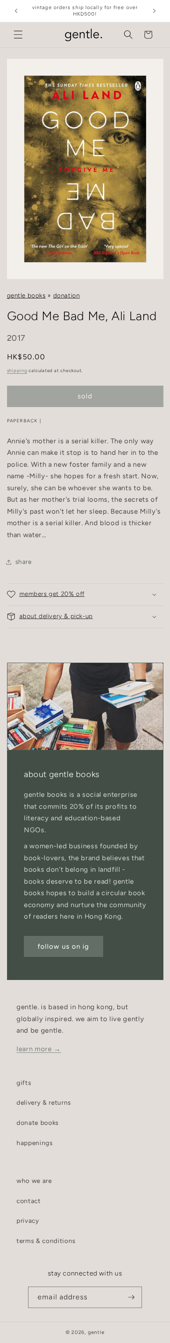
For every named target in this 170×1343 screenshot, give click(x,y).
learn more (39, 1049)
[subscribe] (131, 1297)
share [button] (23, 562)
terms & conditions (46, 1241)
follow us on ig (64, 946)
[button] (18, 34)
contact (29, 1201)
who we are (34, 1181)
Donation (66, 295)
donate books (38, 1123)
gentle (96, 1332)
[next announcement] (154, 11)
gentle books (26, 295)
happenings (35, 1143)
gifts (24, 1083)
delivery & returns (44, 1102)
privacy (28, 1220)
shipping (17, 370)
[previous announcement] (16, 11)
